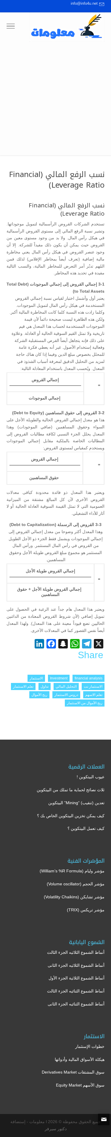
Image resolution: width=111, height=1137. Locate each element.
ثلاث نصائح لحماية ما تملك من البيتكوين (70, 789)
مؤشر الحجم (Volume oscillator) (75, 884)
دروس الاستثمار (66, 695)
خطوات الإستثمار (89, 1046)
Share (90, 655)
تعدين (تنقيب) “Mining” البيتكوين (76, 802)
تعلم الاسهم (93, 695)
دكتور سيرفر (56, 1128)
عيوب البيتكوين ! (90, 776)
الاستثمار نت (93, 686)
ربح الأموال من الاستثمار (84, 703)
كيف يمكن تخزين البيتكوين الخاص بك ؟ (70, 815)
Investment (58, 678)
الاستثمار (36, 678)
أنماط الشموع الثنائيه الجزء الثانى (76, 1004)
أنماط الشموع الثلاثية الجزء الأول (76, 978)
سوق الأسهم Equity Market (80, 1085)
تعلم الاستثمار (23, 686)
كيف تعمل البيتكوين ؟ (85, 828)
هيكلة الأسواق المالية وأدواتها (79, 1059)
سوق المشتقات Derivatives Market (73, 1072)
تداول (45, 686)
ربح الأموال (39, 695)
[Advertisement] (55, 100)
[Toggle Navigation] (11, 27)
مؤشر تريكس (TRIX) (85, 909)
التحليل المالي (66, 686)
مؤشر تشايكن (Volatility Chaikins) (74, 896)
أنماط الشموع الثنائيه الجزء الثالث (75, 991)
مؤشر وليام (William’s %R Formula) (72, 871)
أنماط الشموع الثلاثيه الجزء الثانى (76, 965)
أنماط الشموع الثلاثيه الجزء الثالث (75, 952)
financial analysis (88, 678)
